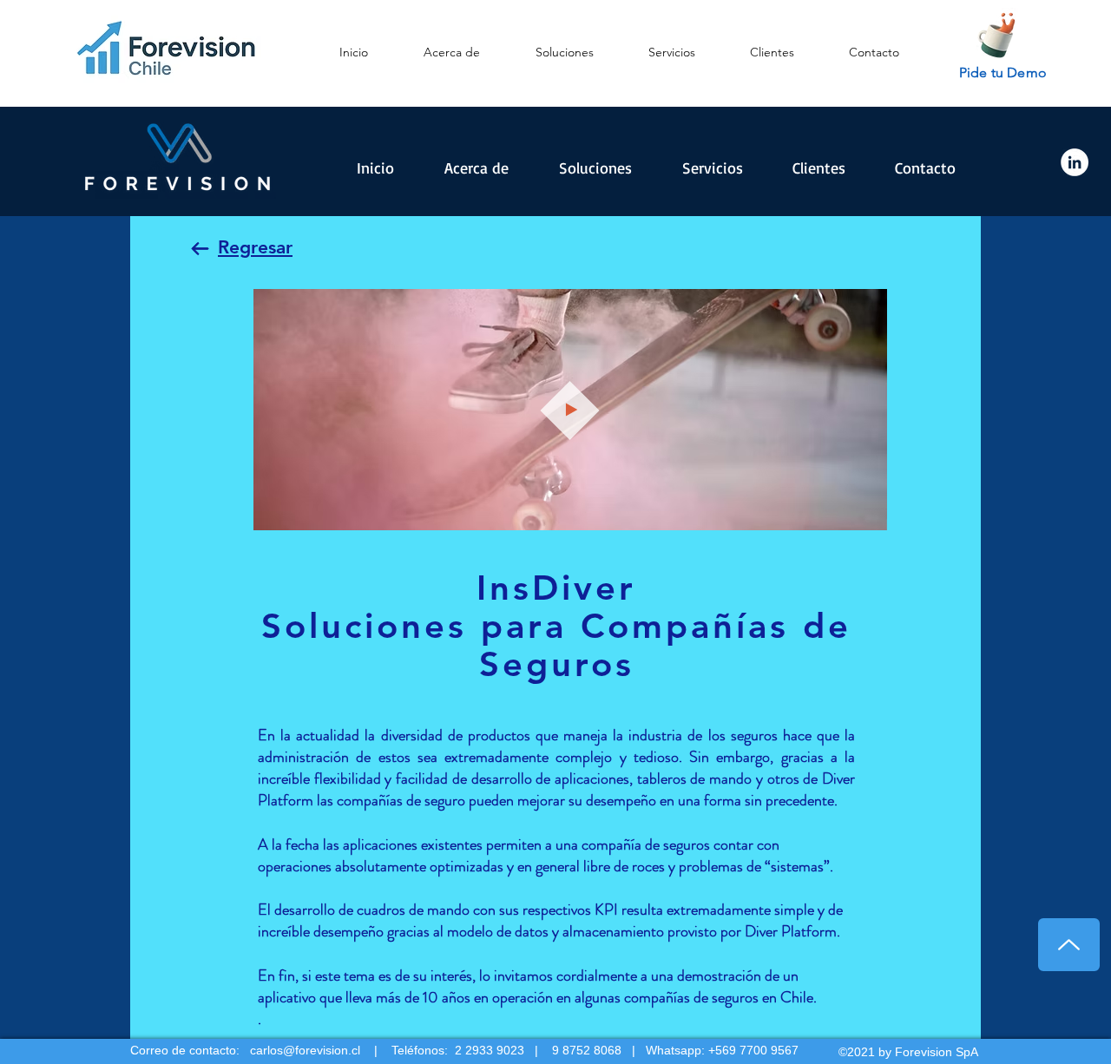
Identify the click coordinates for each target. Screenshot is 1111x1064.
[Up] (1069, 944)
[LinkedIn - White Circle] (1074, 162)
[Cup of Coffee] (1002, 33)
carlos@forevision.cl (305, 1050)
